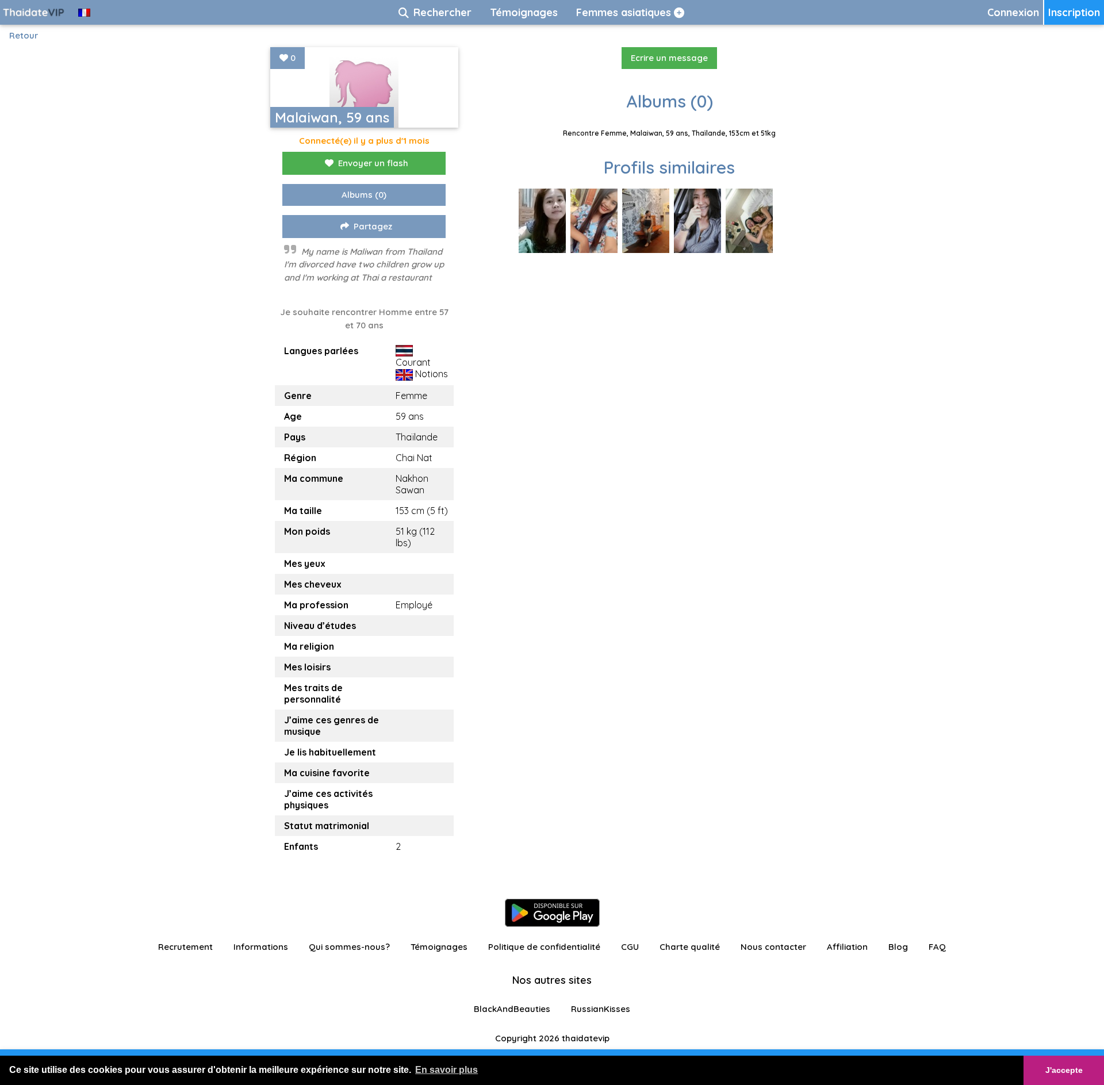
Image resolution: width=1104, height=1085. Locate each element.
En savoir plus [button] (446, 1070)
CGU (630, 946)
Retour (23, 35)
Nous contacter (773, 946)
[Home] (34, 12)
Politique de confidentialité (544, 946)
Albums (364, 194)
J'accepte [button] (1064, 1070)
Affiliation (847, 946)
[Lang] (84, 12)
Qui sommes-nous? (349, 946)
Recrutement (185, 946)
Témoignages (439, 946)
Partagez (373, 226)
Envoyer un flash (373, 163)
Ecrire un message (669, 57)
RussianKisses (600, 1008)
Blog (898, 946)
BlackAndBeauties (512, 1008)
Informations (260, 946)
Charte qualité (690, 946)
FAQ (937, 946)
